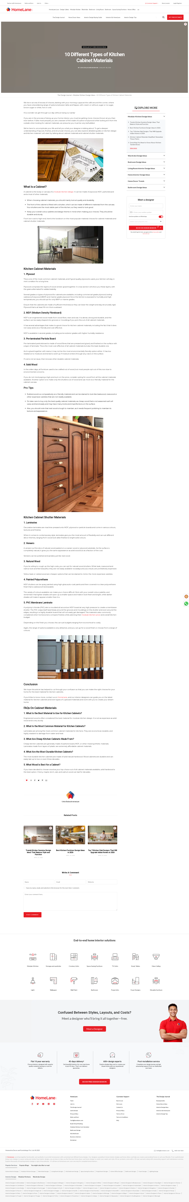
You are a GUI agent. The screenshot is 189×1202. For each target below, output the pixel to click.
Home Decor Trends (136, 181)
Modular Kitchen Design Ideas (94, 47)
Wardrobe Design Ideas (137, 156)
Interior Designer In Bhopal (111, 1183)
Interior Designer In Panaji (166, 1190)
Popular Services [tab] (11, 1165)
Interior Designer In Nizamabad (130, 1190)
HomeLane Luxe (54, 9)
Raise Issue (119, 1101)
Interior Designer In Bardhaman (35, 1183)
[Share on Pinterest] (185, 24)
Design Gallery (64, 9)
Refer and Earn (29, 3)
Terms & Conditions (122, 1117)
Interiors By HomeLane (163, 1110)
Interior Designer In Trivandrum (69, 1196)
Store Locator (166, 3)
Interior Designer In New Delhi (110, 1190)
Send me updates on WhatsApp (138, 216)
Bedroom (92, 9)
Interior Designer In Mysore (13, 1190)
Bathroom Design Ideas (137, 187)
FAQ (117, 1120)
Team (72, 1101)
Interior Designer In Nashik (69, 1190)
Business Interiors (75, 1137)
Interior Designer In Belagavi (55, 1183)
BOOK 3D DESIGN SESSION (146, 228)
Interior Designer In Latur (90, 1188)
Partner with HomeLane (14, 3)
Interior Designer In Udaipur (89, 1196)
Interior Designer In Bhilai (93, 1183)
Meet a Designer (94, 1029)
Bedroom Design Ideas (137, 162)
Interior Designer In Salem (82, 1193)
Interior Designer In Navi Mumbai (89, 1190)
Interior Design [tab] (10, 1177)
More (138, 9)
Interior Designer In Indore (151, 1185)
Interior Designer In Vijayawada (109, 1196)
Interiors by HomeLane (113, 17)
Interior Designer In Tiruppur (32, 1196)
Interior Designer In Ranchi (65, 1193)
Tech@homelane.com (76, 1120)
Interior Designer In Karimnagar (36, 1188)
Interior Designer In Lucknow (108, 1188)
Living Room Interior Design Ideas (141, 168)
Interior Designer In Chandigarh (152, 1183)
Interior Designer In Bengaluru (75, 1183)
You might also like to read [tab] (40, 1165)
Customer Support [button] (152, 3)
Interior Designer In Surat (136, 1193)
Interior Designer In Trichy (50, 1196)
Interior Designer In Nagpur (51, 1190)
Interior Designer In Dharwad (34, 1185)
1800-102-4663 (179, 1150)
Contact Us (119, 1107)
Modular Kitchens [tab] (24, 1177)
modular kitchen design (64, 192)
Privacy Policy (74, 1114)
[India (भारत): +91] (131, 212)
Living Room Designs (57, 1171)
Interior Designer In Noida (149, 1190)
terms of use (146, 233)
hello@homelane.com (163, 1150)
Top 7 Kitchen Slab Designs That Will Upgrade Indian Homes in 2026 (102, 851)
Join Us (39, 3)
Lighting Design (153, 1171)
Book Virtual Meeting (76, 1124)
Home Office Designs (116, 1171)
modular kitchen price (91, 615)
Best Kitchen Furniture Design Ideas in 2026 (70, 851)
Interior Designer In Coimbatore (14, 1185)
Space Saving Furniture (119, 9)
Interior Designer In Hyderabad (132, 1185)
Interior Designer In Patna (12, 1193)
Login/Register (177, 3)
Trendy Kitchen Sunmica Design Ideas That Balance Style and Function (38, 852)
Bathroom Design (75, 1130)
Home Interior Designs (12, 1171)
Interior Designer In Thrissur (172, 1193)
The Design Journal (58, 17)
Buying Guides (160, 1101)
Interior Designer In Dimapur (54, 1185)
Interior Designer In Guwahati (112, 1185)
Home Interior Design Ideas (139, 175)
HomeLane (62, 697)
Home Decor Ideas (74, 17)
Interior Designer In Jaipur (168, 1185)
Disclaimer (73, 1140)
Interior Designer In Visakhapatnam (130, 1196)
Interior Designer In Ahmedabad (14, 1183)
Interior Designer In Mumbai (166, 1188)
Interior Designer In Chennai (172, 1183)
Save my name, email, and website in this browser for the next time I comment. (53, 888)
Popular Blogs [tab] (24, 1165)
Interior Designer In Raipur (47, 1193)
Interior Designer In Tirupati (13, 1196)
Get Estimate (74, 1110)
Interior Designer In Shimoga (101, 1193)
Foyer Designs (143, 1171)
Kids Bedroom (74, 1133)
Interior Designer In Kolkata (73, 1188)
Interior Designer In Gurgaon (92, 1185)
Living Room (100, 9)
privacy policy (155, 232)
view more (133, 148)
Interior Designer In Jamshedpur (14, 1188)
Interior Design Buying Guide (93, 17)
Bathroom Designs (130, 1171)
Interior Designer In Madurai (127, 1188)
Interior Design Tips (130, 17)
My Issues (119, 1104)
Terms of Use (120, 1114)
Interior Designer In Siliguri (119, 1193)
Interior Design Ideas (162, 1107)
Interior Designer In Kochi (54, 1188)
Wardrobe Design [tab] (39, 1177)
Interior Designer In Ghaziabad (73, 1185)
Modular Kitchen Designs (28, 1171)
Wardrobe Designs (43, 1171)
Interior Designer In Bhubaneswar (131, 1183)
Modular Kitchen (75, 9)
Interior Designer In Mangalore (147, 1188)
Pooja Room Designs (102, 1171)
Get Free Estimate (175, 17)
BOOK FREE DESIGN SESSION (94, 1082)
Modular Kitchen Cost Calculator (79, 1127)
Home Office (132, 9)
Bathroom (108, 9)
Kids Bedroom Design (72, 1171)
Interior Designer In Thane (154, 1193)
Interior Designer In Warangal (151, 1196)
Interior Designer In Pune (30, 1193)
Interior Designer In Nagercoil (32, 1190)
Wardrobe (85, 9)
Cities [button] (46, 3)
